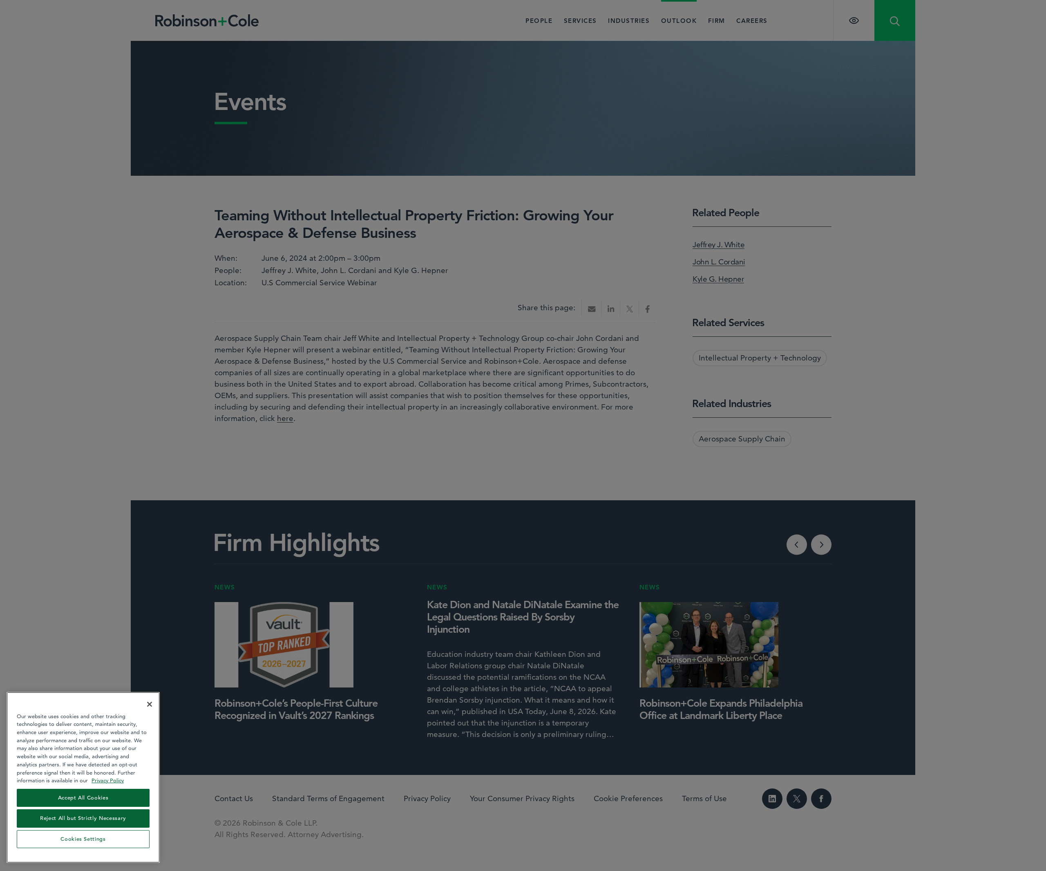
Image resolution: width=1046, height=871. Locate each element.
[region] (83, 777)
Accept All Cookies (83, 797)
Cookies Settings (83, 838)
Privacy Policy (108, 780)
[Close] (150, 704)
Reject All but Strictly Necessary (83, 818)
